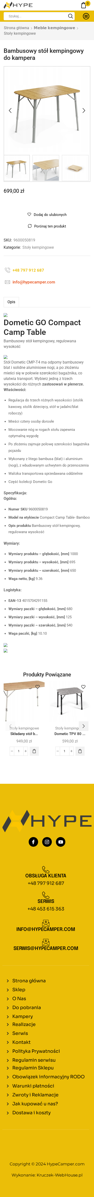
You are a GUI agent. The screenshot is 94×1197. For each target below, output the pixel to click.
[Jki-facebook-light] (33, 842)
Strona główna (16, 28)
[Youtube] (61, 842)
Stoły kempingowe (20, 33)
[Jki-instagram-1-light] (47, 842)
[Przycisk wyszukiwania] (70, 16)
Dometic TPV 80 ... (69, 734)
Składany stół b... (24, 734)
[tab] (11, 302)
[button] (10, 111)
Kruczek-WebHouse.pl (60, 1175)
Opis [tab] (11, 302)
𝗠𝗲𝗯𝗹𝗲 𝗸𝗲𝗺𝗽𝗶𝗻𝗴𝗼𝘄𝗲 (54, 28)
